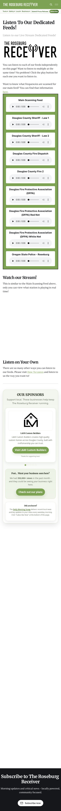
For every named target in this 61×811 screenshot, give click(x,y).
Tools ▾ (5, 11)
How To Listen (35, 372)
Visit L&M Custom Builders (30, 450)
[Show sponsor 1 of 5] (25, 465)
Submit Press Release (40, 11)
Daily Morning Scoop (21, 509)
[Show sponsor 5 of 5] (35, 465)
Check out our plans (30, 492)
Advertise (54, 11)
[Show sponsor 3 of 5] (30, 465)
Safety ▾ (12, 11)
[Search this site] (51, 4)
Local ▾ (18, 11)
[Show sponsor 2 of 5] (28, 465)
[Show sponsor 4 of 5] (33, 465)
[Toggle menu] (56, 4)
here (5, 91)
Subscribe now (33, 803)
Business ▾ (26, 11)
